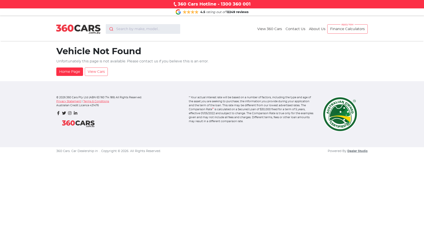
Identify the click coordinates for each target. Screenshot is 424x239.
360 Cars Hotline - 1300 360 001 (214, 4)
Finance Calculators (347, 29)
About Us (317, 29)
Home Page (69, 71)
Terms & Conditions (96, 101)
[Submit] (111, 29)
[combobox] (143, 29)
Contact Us (295, 29)
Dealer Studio (357, 151)
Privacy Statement (68, 101)
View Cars (96, 71)
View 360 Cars (269, 29)
